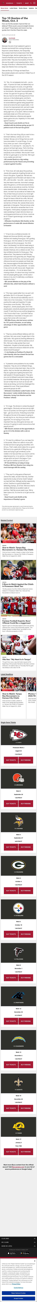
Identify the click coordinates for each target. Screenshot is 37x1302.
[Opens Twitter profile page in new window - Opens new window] (10, 42)
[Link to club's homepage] (3, 2)
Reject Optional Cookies (18, 1293)
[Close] (35, 1261)
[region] (18, 1280)
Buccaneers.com (18, 1167)
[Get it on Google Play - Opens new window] (25, 1254)
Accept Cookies (18, 1298)
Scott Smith (12, 38)
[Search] (31, 3)
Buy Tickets (11, 760)
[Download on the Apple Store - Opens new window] (12, 1253)
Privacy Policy (16, 1284)
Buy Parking (26, 760)
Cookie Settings (18, 1287)
